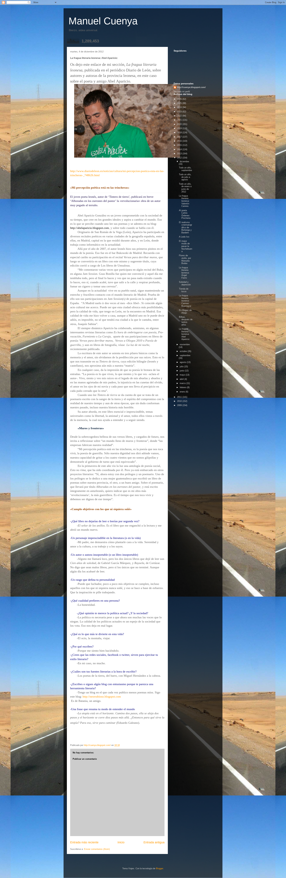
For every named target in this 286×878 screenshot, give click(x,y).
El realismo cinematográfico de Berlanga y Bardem (185, 227)
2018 (179, 132)
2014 (179, 149)
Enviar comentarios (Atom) (97, 849)
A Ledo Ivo (184, 236)
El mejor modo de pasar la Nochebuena (185, 246)
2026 (179, 99)
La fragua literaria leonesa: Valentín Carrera (184, 201)
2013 (179, 153)
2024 (179, 107)
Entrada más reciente (84, 842)
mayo (183, 375)
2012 (179, 157)
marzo (183, 383)
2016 (179, 141)
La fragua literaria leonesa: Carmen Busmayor (185, 300)
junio (182, 370)
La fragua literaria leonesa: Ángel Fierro (184, 272)
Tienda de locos (183, 290)
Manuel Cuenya (103, 21)
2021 (179, 120)
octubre (184, 351)
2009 (179, 405)
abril (182, 379)
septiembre (185, 355)
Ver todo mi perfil (182, 91)
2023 (179, 111)
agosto (183, 362)
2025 (179, 103)
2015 (179, 145)
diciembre (184, 161)
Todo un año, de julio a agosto (185, 177)
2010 (179, 401)
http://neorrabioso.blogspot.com (102, 696)
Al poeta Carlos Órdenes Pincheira (184, 214)
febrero (183, 387)
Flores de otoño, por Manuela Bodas (185, 259)
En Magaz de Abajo (185, 311)
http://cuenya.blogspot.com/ (191, 87)
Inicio (121, 842)
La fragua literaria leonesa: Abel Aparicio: (184, 334)
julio (182, 366)
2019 (179, 128)
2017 (179, 137)
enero (183, 391)
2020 (179, 124)
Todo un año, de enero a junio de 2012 (185, 188)
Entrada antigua (154, 842)
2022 (179, 116)
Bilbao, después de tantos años (185, 321)
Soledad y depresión (185, 283)
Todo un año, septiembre (185, 169)
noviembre (185, 344)
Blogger (159, 868)
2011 (179, 397)
